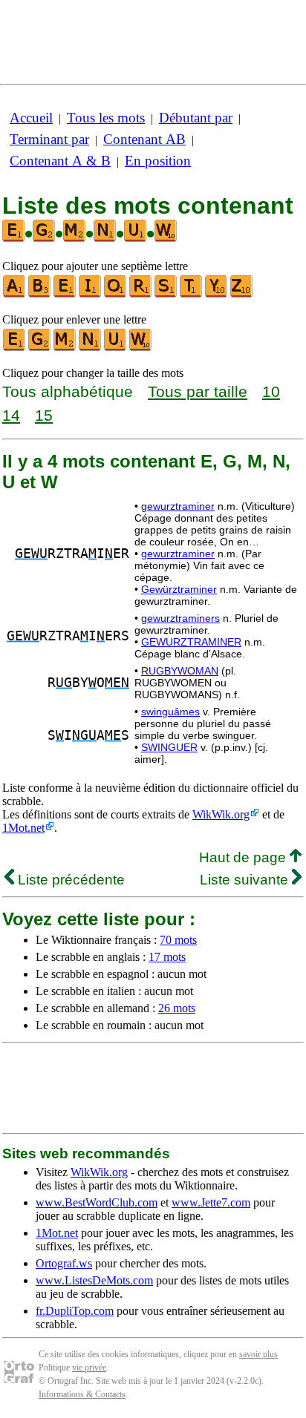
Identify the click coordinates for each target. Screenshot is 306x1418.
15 (44, 415)
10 (271, 391)
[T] (191, 294)
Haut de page (244, 857)
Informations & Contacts (82, 1394)
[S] (166, 294)
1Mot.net (23, 827)
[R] (141, 294)
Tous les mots (106, 117)
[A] (14, 294)
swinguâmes (170, 712)
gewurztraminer (178, 506)
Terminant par (49, 139)
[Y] (217, 294)
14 (11, 415)
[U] (115, 347)
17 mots (167, 957)
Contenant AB (144, 139)
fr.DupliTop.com (75, 1310)
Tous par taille (197, 391)
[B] (40, 294)
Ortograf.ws (64, 1263)
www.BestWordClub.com (96, 1202)
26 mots (176, 1008)
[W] (141, 347)
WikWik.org (221, 814)
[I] (90, 294)
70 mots (178, 939)
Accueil (31, 117)
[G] (40, 347)
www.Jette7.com (211, 1202)
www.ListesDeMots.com (94, 1280)
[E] (65, 294)
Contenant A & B (60, 160)
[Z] (242, 294)
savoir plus (258, 1354)
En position (158, 160)
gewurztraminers (180, 618)
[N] (90, 347)
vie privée (89, 1367)
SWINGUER (169, 747)
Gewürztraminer (179, 589)
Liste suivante (246, 879)
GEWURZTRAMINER (191, 642)
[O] (115, 294)
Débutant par (195, 117)
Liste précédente (69, 879)
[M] (65, 347)
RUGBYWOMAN (179, 671)
